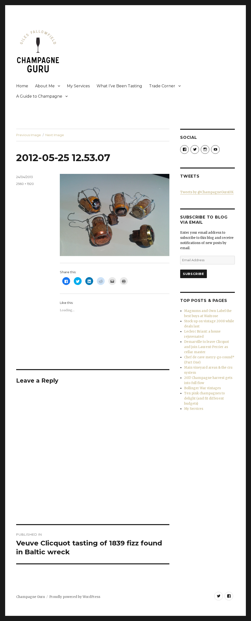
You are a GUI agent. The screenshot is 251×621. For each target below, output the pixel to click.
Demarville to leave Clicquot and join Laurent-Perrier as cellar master (206, 347)
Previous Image (28, 135)
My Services (78, 86)
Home (22, 86)
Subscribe (193, 274)
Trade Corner (162, 86)
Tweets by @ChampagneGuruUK (207, 192)
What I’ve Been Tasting (119, 86)
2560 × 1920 (25, 184)
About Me (45, 86)
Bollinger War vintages (202, 388)
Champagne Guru (30, 597)
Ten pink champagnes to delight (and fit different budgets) (204, 398)
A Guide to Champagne (39, 96)
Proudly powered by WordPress (74, 597)
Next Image (54, 135)
